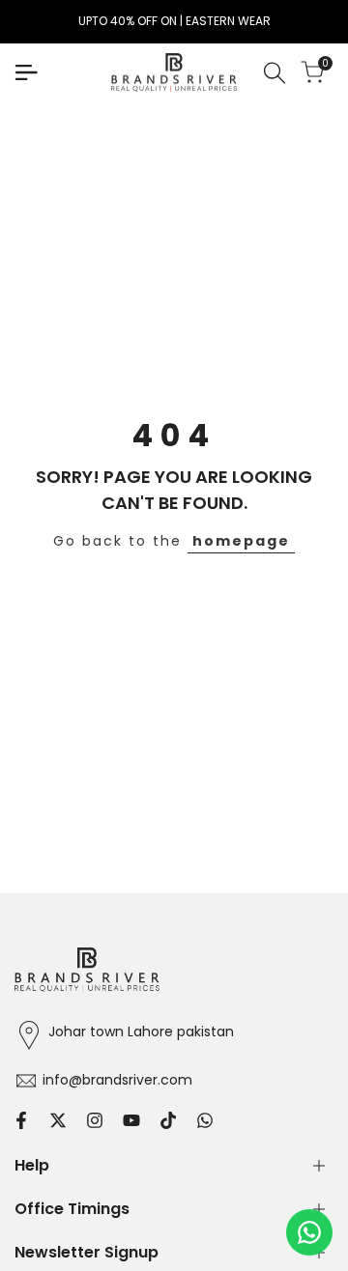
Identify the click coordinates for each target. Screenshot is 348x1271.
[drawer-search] (274, 73)
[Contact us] (309, 1232)
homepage (241, 541)
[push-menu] (26, 72)
